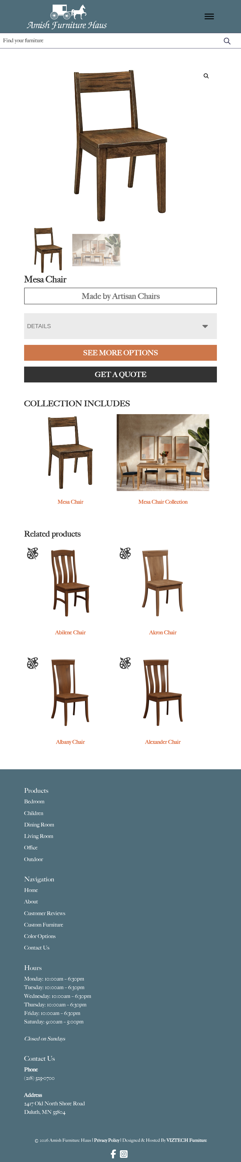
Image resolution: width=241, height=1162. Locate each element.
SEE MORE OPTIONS (120, 352)
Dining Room (39, 825)
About (31, 901)
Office (31, 847)
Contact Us (36, 948)
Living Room (38, 836)
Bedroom (34, 801)
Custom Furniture (43, 925)
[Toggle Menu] (209, 16)
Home (31, 890)
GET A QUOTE (120, 374)
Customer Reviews (44, 913)
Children (33, 813)
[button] (206, 76)
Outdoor (33, 859)
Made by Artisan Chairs (121, 296)
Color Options (40, 936)
